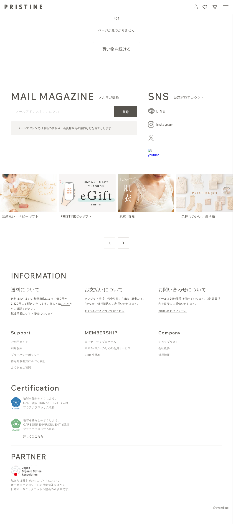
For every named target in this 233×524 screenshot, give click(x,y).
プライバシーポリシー (25, 354)
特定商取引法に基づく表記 (28, 361)
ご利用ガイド (19, 341)
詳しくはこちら (33, 436)
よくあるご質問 (21, 367)
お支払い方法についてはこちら (104, 311)
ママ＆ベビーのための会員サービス (108, 348)
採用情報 (164, 354)
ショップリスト (168, 341)
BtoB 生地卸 (93, 354)
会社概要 (164, 348)
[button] (214, 6)
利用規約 (16, 348)
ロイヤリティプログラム (100, 341)
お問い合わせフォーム (172, 311)
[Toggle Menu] (225, 6)
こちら (65, 303)
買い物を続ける (116, 49)
